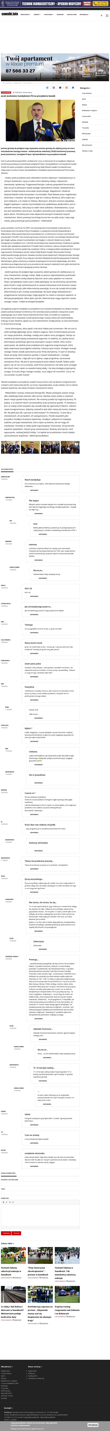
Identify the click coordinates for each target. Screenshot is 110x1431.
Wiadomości (25, 14)
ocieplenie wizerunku (35, 1153)
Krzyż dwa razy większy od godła (40, 824)
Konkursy (60, 14)
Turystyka (85, 128)
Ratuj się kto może (33, 643)
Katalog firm (71, 14)
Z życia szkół (86, 116)
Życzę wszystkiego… (34, 879)
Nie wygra (34, 500)
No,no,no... (38, 570)
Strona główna (7, 83)
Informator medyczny (36, 1378)
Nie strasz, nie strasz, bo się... (43, 902)
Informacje (84, 14)
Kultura (84, 105)
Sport (84, 99)
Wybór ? (28, 728)
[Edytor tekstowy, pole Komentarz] (40, 1218)
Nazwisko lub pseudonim (9, 1180)
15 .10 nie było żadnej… (44, 1068)
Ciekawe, (33, 751)
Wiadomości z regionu (89, 110)
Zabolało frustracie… (43, 1029)
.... (38, 1091)
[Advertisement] (55, 37)
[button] (3, 1202)
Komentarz (5, 1198)
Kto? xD (28, 588)
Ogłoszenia (48, 14)
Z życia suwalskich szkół (9, 1383)
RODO (6, 1420)
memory (33, 544)
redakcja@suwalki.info (31, 1417)
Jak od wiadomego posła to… (38, 606)
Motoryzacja (86, 133)
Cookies (14, 1420)
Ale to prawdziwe (37, 775)
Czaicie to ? (30, 793)
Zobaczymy (38, 941)
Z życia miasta (27, 83)
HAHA (27, 1114)
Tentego (29, 624)
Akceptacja (93, 1425)
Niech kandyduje (33, 479)
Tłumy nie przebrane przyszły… (39, 861)
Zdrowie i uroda (87, 151)
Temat (3, 1189)
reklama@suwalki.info (47, 1417)
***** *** (33, 710)
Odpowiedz (34, 490)
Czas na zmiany (32, 1135)
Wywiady (85, 122)
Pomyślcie (29, 687)
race (35, 523)
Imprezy (37, 14)
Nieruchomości (87, 145)
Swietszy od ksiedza (38, 842)
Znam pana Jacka (33, 663)
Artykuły (85, 139)
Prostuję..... (34, 959)
